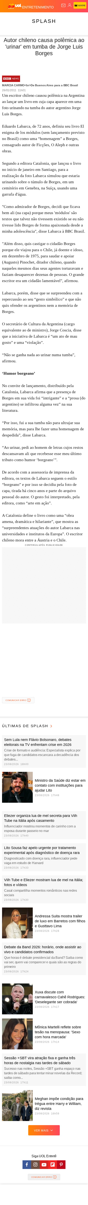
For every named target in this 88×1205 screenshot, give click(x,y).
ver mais (41, 1130)
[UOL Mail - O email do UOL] (63, 5)
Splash (44, 21)
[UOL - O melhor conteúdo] (15, 6)
